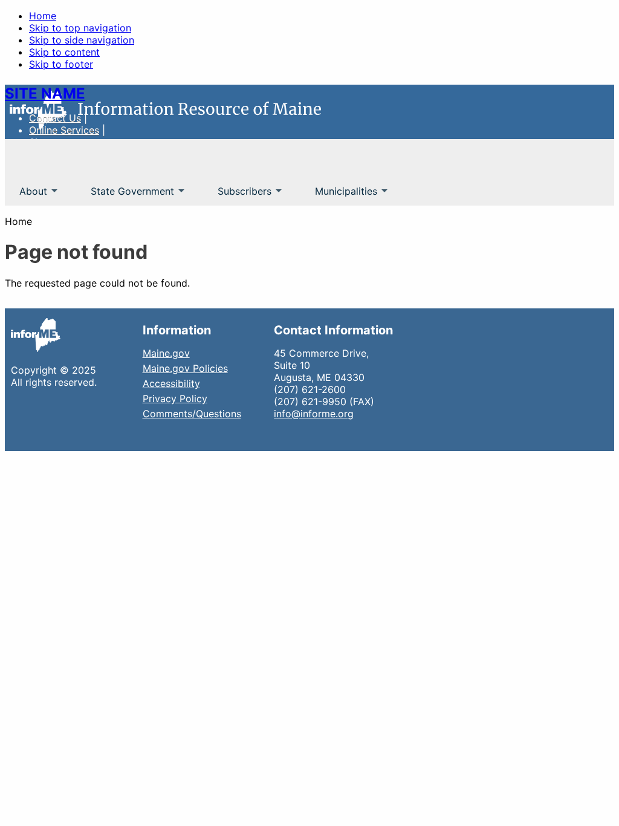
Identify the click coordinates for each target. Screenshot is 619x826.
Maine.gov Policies (185, 368)
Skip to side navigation (81, 40)
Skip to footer (61, 64)
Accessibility (171, 383)
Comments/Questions (192, 414)
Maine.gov (166, 353)
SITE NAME (45, 93)
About (26, 195)
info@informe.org (314, 414)
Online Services (64, 130)
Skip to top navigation (80, 28)
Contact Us (55, 118)
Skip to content (64, 52)
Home (42, 16)
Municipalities (338, 195)
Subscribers (237, 195)
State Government (125, 195)
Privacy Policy (175, 398)
